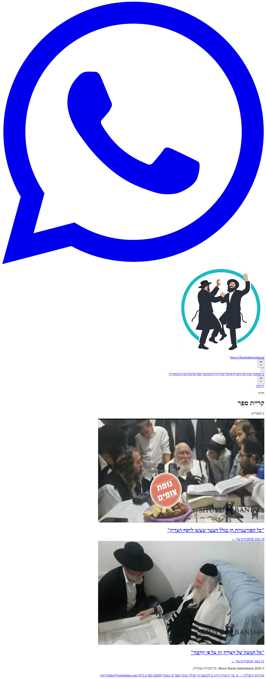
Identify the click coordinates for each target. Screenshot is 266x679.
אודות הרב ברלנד (216, 675)
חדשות (245, 374)
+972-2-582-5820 (148, 675)
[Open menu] (262, 370)
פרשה (195, 374)
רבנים (179, 374)
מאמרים (254, 374)
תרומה (260, 386)
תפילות (236, 374)
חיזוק (219, 374)
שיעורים (204, 374)
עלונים (187, 374)
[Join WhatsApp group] (133, 263)
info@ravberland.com (122, 675)
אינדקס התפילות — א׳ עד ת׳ (245, 675)
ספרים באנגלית (169, 675)
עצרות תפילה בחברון (192, 675)
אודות (172, 374)
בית (262, 374)
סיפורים (227, 374)
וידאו (212, 374)
